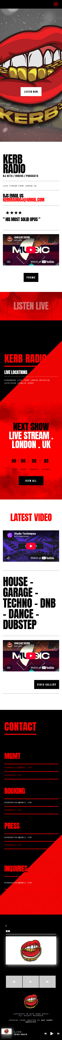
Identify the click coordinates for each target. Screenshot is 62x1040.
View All (31, 480)
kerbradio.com (12, 775)
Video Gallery (46, 684)
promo (31, 277)
